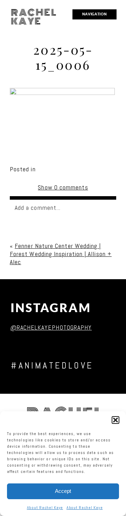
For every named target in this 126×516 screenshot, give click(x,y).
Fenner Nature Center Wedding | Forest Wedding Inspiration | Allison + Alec (61, 254)
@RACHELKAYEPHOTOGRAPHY (51, 327)
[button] (115, 420)
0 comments (63, 187)
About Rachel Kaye (45, 507)
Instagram (50, 308)
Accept (63, 491)
